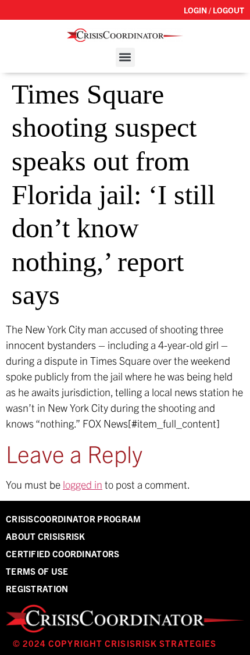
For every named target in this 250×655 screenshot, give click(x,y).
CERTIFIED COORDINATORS (63, 553)
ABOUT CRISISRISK (45, 536)
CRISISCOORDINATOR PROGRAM (73, 518)
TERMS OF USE (37, 570)
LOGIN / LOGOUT (214, 10)
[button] (125, 57)
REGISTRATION (37, 588)
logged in (82, 484)
